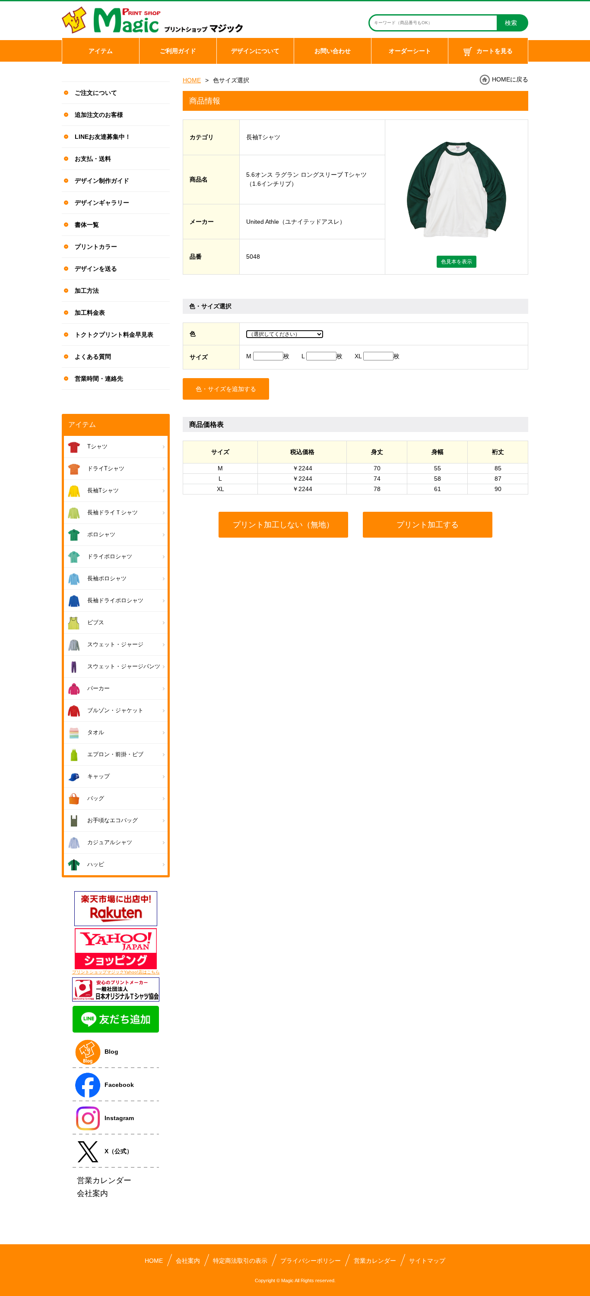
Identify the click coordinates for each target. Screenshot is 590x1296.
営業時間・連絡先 (99, 378)
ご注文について (96, 92)
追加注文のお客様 (99, 114)
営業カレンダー (375, 1260)
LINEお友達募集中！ (103, 136)
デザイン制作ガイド (102, 180)
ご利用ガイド (178, 50)
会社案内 (188, 1260)
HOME (192, 80)
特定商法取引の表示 (240, 1260)
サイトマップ (427, 1260)
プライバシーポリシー (310, 1260)
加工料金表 (90, 312)
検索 (511, 22)
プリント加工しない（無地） (283, 524)
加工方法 (87, 290)
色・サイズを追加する (226, 388)
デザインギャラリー (102, 202)
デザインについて (255, 50)
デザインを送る (96, 268)
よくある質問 (93, 356)
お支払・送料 (93, 158)
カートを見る (494, 50)
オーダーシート (410, 50)
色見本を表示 (456, 262)
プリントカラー (96, 246)
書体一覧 (87, 224)
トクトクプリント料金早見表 (114, 334)
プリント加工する (428, 524)
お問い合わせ (332, 50)
